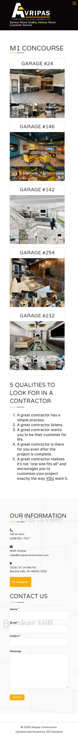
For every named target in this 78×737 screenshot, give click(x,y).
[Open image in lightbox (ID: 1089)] (41, 299)
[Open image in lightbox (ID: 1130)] (51, 110)
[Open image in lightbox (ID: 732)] (14, 363)
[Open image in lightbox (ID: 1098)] (41, 236)
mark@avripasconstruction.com (29, 555)
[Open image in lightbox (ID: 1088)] (32, 299)
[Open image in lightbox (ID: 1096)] (32, 236)
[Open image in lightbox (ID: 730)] (60, 363)
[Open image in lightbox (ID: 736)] (51, 363)
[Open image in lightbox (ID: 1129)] (41, 110)
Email (13, 622)
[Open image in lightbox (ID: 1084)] (60, 299)
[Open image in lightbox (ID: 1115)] (23, 173)
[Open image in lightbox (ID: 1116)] (32, 173)
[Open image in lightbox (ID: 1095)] (23, 236)
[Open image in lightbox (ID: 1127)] (23, 110)
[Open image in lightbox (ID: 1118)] (51, 173)
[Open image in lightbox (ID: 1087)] (23, 299)
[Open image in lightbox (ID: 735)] (41, 363)
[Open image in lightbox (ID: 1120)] (60, 173)
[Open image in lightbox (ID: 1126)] (14, 110)
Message (15, 651)
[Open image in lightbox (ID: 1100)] (60, 236)
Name (13, 609)
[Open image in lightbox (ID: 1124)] (60, 110)
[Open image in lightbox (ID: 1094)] (14, 236)
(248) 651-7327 (20, 538)
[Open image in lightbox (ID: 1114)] (14, 173)
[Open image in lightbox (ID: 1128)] (32, 110)
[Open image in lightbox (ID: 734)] (32, 363)
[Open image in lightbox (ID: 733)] (23, 363)
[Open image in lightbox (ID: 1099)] (51, 236)
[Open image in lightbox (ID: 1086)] (14, 299)
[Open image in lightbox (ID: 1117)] (41, 173)
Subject (15, 636)
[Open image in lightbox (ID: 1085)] (51, 299)
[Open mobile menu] (74, 3)
